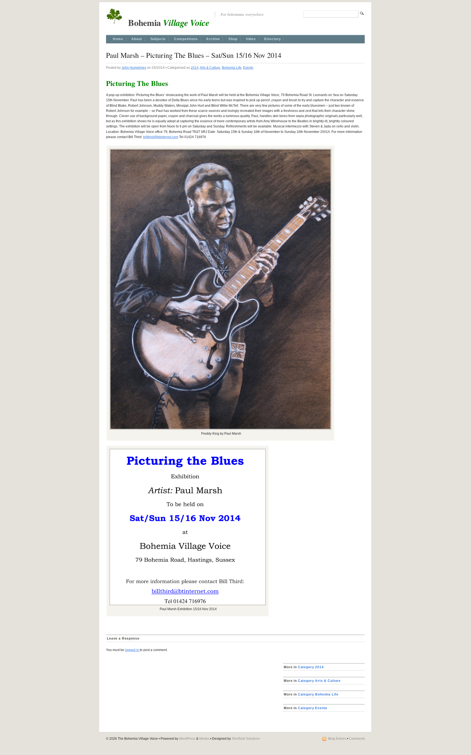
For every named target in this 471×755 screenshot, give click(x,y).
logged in (132, 650)
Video (251, 39)
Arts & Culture (210, 68)
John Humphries (134, 68)
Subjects (158, 39)
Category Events (312, 708)
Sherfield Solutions (246, 739)
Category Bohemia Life (317, 694)
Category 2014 (310, 667)
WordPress (187, 739)
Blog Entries (337, 739)
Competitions (186, 39)
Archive (213, 39)
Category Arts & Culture (319, 681)
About (136, 39)
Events (248, 68)
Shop (232, 39)
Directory (272, 39)
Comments (357, 739)
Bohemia (165, 22)
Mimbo (204, 739)
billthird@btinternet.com (160, 137)
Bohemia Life (231, 68)
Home (118, 39)
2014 (194, 68)
